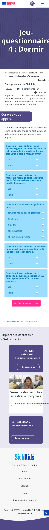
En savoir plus (28, 367)
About (25, 471)
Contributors (24, 478)
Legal (24, 493)
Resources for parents (24, 500)
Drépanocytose (11, 73)
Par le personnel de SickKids (19, 84)
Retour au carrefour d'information (28, 403)
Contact (24, 485)
